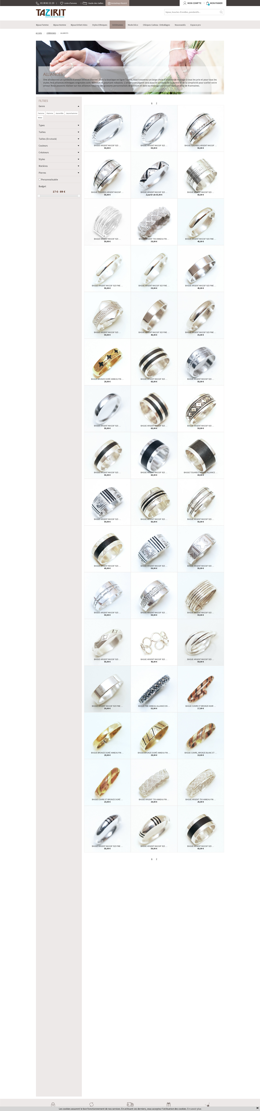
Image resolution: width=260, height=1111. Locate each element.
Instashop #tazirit (119, 3)
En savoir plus (194, 1108)
